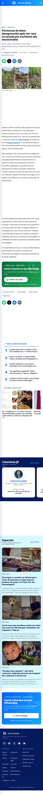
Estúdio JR (5, 764)
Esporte (12, 767)
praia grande (21, 292)
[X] (14, 743)
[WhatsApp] (19, 743)
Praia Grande (23, 139)
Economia (13, 764)
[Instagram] (4, 743)
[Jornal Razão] (21, 2)
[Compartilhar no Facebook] (14, 61)
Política (4, 758)
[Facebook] (9, 743)
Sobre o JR (25, 752)
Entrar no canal (17, 279)
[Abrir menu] (3, 3)
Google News (26, 766)
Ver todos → (35, 463)
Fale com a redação (28, 756)
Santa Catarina (13, 142)
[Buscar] (40, 3)
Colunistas (5, 780)
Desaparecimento (8, 292)
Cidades (13, 780)
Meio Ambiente (15, 774)
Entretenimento (15, 771)
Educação (5, 771)
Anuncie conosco (27, 762)
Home (3, 27)
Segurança (11, 27)
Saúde (4, 767)
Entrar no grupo (21, 716)
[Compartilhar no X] (9, 61)
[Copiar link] (20, 61)
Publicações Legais (28, 759)
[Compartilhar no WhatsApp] (4, 61)
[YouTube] (24, 743)
